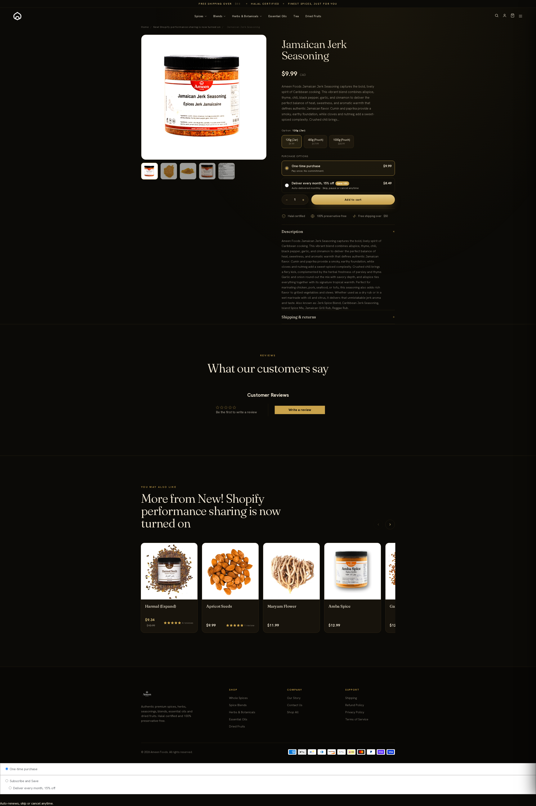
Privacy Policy (354, 712)
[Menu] (520, 16)
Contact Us (294, 705)
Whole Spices (238, 698)
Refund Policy (354, 705)
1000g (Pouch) (341, 141)
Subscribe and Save (24, 781)
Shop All (293, 712)
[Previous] (378, 524)
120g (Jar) (292, 141)
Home (145, 27)
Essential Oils (277, 16)
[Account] (504, 16)
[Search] (497, 16)
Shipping (351, 698)
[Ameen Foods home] (17, 16)
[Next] (390, 524)
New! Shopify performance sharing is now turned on (187, 27)
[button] (173, 622)
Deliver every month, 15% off (33, 788)
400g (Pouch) (315, 141)
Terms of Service (356, 719)
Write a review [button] (300, 410)
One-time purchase (23, 769)
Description (338, 231)
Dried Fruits (313, 16)
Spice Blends (238, 705)
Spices (199, 16)
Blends (217, 16)
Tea (296, 16)
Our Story (293, 698)
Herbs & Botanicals (245, 16)
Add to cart (353, 200)
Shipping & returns (338, 317)
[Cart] (512, 16)
